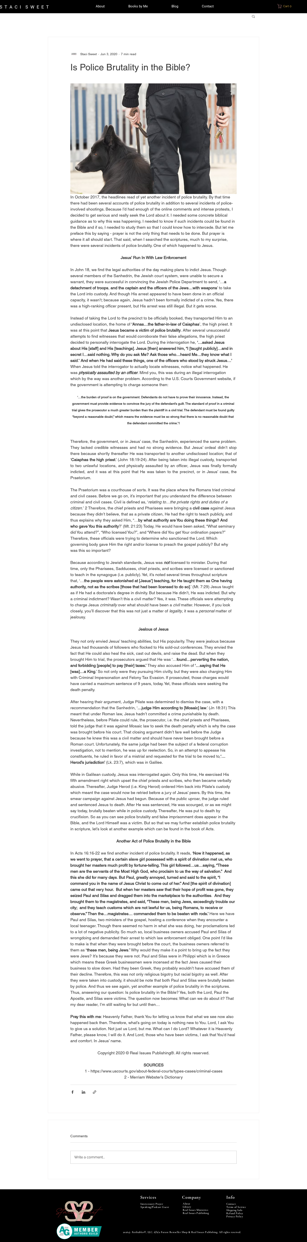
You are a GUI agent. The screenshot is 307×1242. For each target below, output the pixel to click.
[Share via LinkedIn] (83, 1092)
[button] (287, 6)
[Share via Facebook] (72, 1092)
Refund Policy (234, 1213)
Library (187, 1206)
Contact (231, 1203)
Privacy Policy (234, 1216)
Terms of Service (236, 1207)
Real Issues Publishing (196, 1213)
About (186, 1203)
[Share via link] (94, 1092)
